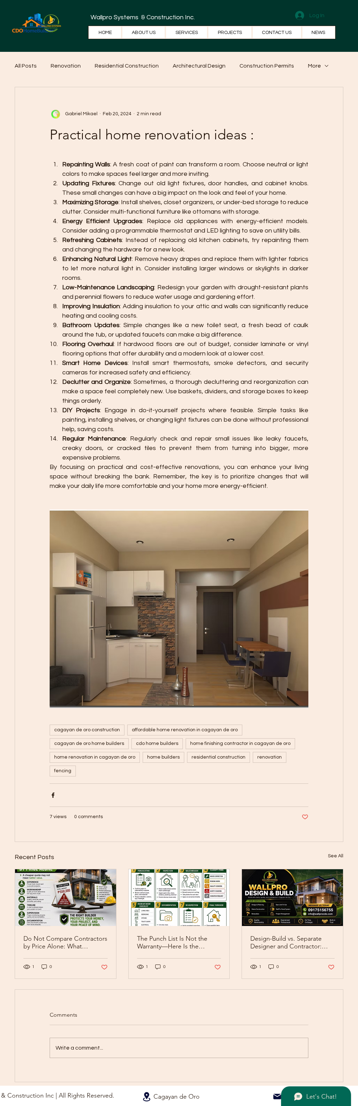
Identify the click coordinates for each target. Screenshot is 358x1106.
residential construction (218, 757)
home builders (163, 757)
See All (335, 855)
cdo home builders (157, 743)
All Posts (26, 66)
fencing (62, 770)
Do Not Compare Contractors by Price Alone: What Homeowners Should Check (65, 942)
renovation (269, 757)
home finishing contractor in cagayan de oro (240, 743)
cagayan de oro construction (87, 729)
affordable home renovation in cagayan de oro (185, 729)
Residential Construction (127, 66)
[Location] (146, 1096)
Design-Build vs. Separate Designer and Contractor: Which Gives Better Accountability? (286, 942)
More (314, 66)
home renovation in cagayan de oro (94, 757)
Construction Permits (266, 66)
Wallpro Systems (115, 17)
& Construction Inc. (167, 17)
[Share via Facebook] (53, 795)
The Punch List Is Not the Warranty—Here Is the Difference (172, 942)
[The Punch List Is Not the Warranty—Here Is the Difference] (179, 897)
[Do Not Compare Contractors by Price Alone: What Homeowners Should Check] (65, 897)
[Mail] (277, 1096)
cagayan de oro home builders (89, 743)
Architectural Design (199, 66)
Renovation (66, 66)
